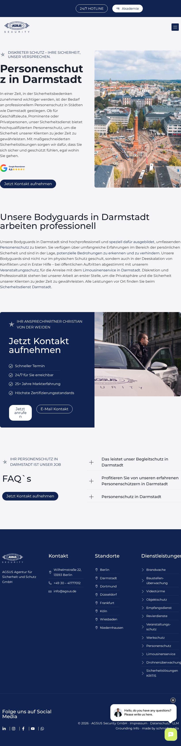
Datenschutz (160, 723)
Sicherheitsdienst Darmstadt (25, 287)
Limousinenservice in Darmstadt (111, 270)
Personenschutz (14, 247)
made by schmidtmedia (160, 728)
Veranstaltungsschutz (19, 270)
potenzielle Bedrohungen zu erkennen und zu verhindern (108, 253)
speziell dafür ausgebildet (132, 242)
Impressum (138, 723)
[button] (175, 27)
